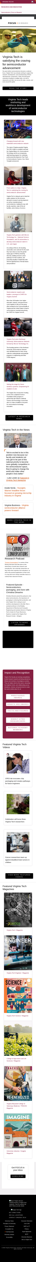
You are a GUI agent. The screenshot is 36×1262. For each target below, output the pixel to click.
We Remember (10, 1232)
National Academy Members (18, 729)
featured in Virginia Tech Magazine (17, 479)
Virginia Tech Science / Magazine (17, 1016)
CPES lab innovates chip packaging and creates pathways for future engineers (17, 781)
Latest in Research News (19, 417)
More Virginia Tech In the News (19, 521)
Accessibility (9, 1237)
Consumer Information (26, 1221)
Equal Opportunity (26, 1231)
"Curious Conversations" (11, 562)
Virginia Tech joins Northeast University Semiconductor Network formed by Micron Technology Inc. (18, 341)
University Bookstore (26, 1237)
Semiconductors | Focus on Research (11, 12)
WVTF (26, 1234)
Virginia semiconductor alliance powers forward (17, 508)
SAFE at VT (27, 1226)
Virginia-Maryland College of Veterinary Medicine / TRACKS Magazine (17, 1106)
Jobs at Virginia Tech (26, 1239)
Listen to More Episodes (19, 623)
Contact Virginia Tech (18, 1217)
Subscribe (18, 1176)
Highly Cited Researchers (18, 720)
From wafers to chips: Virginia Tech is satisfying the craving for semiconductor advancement (17, 190)
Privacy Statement (9, 1226)
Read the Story (18, 88)
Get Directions (15, 1212)
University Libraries (9, 1234)
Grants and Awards (18, 704)
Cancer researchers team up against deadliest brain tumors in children (17, 859)
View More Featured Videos (19, 876)
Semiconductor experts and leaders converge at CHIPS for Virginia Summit (17, 294)
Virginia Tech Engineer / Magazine (18, 973)
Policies (27, 1229)
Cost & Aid (26, 1223)
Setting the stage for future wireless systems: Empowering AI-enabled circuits (18, 386)
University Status (9, 1221)
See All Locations (16, 1215)
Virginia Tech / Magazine (15, 930)
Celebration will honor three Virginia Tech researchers (15, 820)
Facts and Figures (18, 711)
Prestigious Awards (18, 696)
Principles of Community (9, 1223)
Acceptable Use (9, 1229)
